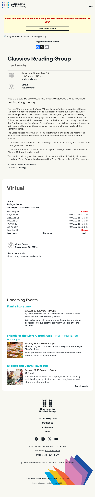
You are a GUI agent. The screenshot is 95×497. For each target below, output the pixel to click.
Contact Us (47, 423)
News (47, 431)
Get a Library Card (48, 418)
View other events (47, 28)
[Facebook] (36, 439)
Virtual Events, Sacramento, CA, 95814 (26, 245)
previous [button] (12, 233)
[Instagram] (43, 439)
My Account (48, 427)
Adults (32, 164)
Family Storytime (19, 306)
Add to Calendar (29, 79)
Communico (64, 478)
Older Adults (24, 164)
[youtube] (56, 439)
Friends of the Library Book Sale (43, 337)
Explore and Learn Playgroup (27, 366)
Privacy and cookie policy (36, 478)
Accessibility (53, 478)
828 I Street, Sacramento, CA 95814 (47, 446)
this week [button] (47, 233)
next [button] (84, 233)
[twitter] (50, 439)
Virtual (25, 84)
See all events (81, 386)
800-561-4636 (52, 450)
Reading (22, 168)
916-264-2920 (51, 455)
